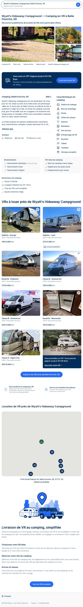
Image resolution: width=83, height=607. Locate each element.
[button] (52, 452)
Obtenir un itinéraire (41, 482)
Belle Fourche (40, 64)
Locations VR (6, 64)
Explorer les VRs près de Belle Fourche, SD (41, 374)
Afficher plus (7, 129)
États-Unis (17, 64)
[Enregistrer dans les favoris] (37, 209)
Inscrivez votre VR (67, 80)
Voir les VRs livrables (41, 584)
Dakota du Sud (28, 64)
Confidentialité (44, 603)
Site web (20, 138)
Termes (33, 603)
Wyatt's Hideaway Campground (58, 64)
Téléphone (8, 138)
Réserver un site (35, 138)
